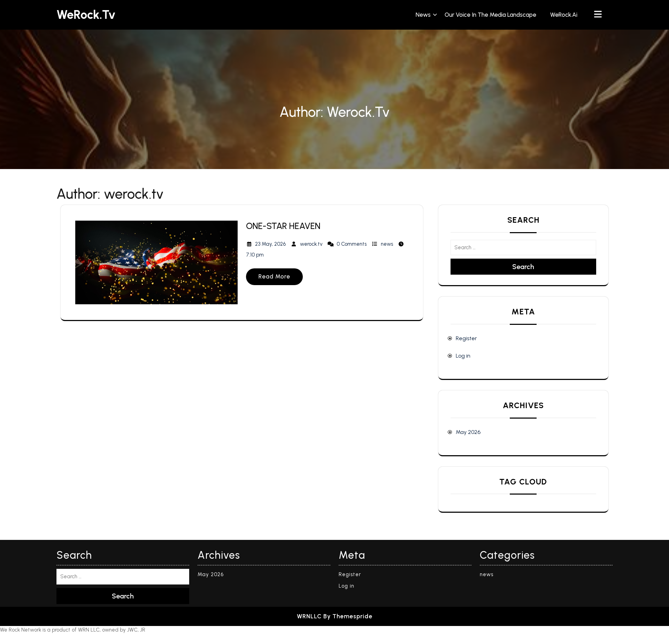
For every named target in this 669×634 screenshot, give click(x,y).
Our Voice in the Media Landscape (490, 14)
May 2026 (468, 432)
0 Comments (352, 244)
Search (523, 266)
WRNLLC (309, 616)
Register (466, 338)
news (423, 14)
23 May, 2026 (270, 244)
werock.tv (311, 244)
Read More (274, 276)
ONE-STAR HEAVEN (283, 226)
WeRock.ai (563, 14)
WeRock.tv (85, 14)
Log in (463, 355)
